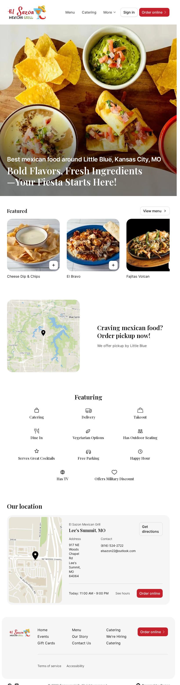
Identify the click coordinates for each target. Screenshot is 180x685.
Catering (89, 12)
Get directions (150, 529)
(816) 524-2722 (112, 546)
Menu (70, 12)
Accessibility (75, 666)
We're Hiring (116, 636)
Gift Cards (46, 643)
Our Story (80, 636)
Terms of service (49, 666)
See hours (122, 593)
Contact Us (81, 643)
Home (42, 630)
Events (43, 636)
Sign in (129, 12)
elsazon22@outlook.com (118, 551)
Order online (149, 593)
